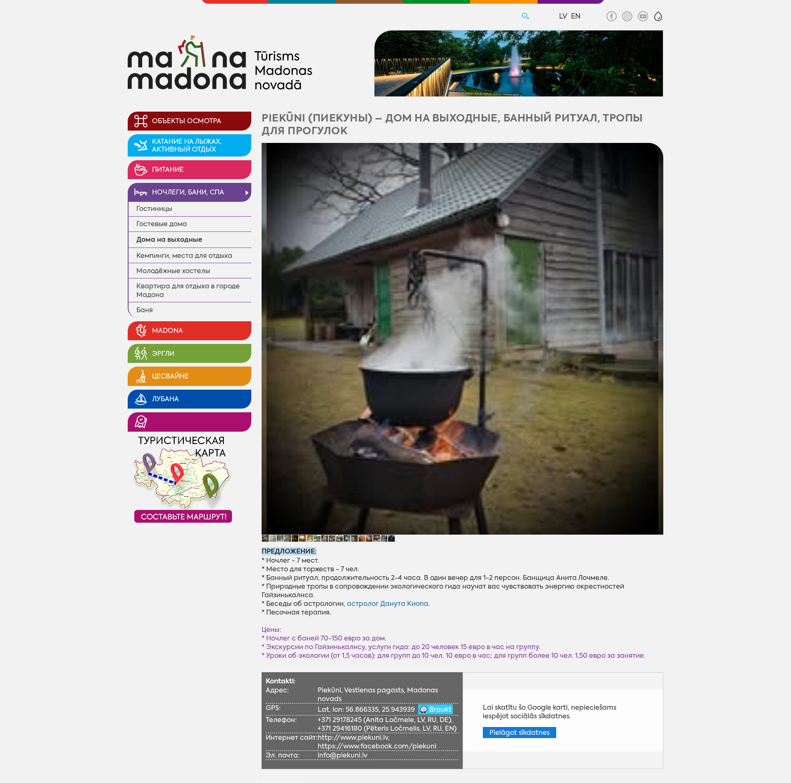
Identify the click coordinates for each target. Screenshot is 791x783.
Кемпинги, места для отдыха (184, 255)
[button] (658, 16)
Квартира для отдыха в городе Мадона (188, 290)
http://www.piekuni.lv (353, 737)
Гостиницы (154, 208)
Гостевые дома (161, 224)
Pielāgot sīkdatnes (519, 732)
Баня (144, 310)
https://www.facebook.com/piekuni (377, 746)
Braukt (440, 709)
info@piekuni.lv (342, 755)
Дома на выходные (169, 239)
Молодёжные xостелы (173, 270)
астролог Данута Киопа (387, 603)
